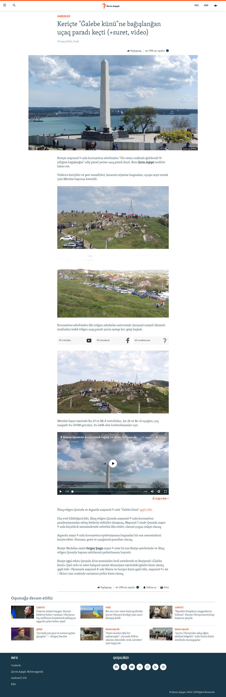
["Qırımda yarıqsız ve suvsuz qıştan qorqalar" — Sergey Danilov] (22, 633)
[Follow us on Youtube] (132, 667)
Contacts (16, 665)
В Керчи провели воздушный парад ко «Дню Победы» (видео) (102, 437)
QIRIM (39, 629)
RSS (13, 684)
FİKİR (108, 607)
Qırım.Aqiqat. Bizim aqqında (27, 672)
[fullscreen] (165, 491)
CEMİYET (40, 607)
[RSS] (155, 667)
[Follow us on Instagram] (147, 667)
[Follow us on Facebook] (116, 667)
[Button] (134, 51)
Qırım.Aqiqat (71, 441)
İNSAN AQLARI (112, 629)
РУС (197, 5)
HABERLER (63, 16)
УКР (206, 5)
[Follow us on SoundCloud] (139, 667)
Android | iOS (19, 678)
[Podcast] (163, 667)
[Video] (216, 5)
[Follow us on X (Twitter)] (124, 667)
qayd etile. (146, 510)
